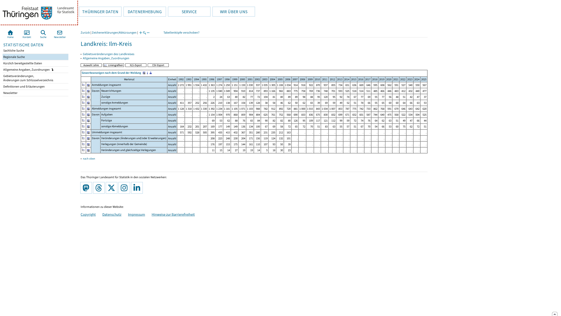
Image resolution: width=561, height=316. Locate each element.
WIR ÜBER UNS (229, 11)
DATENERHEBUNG (142, 11)
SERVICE (182, 11)
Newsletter (10, 93)
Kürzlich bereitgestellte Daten (22, 63)
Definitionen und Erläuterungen (24, 86)
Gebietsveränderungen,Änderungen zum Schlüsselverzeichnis (28, 78)
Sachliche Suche (13, 50)
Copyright (88, 214)
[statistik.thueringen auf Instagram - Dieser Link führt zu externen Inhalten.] (125, 187)
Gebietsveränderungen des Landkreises (108, 54)
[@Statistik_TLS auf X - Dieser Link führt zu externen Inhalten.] (112, 187)
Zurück (85, 33)
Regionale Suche (14, 57)
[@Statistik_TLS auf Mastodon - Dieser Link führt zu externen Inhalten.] (87, 187)
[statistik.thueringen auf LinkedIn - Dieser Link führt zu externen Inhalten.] (137, 187)
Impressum (136, 214)
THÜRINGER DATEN (98, 11)
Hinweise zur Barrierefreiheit (173, 214)
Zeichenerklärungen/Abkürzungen (114, 33)
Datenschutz (111, 214)
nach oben (89, 158)
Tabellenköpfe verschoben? (181, 33)
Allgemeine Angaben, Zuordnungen (27, 70)
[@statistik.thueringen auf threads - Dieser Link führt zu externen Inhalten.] (99, 187)
